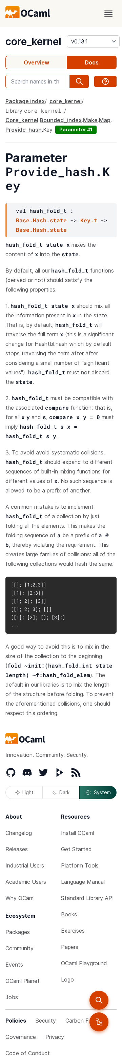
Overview (36, 62)
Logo (67, 979)
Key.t (88, 220)
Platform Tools (80, 865)
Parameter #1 (76, 129)
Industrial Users (24, 865)
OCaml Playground (84, 963)
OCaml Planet (22, 980)
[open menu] (108, 13)
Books (69, 914)
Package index (25, 101)
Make (90, 120)
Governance (20, 1036)
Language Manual (83, 881)
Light (28, 792)
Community (19, 948)
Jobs (11, 997)
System (102, 792)
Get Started (76, 849)
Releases (16, 849)
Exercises (73, 930)
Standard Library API (87, 898)
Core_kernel (21, 120)
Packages (17, 932)
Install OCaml (77, 832)
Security (46, 1020)
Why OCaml (20, 898)
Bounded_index (61, 120)
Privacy (54, 1036)
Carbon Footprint (87, 1020)
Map (104, 120)
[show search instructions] (105, 81)
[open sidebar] (98, 1021)
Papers (69, 947)
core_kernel (33, 41)
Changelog (18, 832)
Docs (92, 62)
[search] (98, 1000)
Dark (64, 792)
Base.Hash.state (41, 220)
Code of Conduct (27, 1053)
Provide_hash (23, 129)
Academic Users (25, 881)
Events (14, 964)
